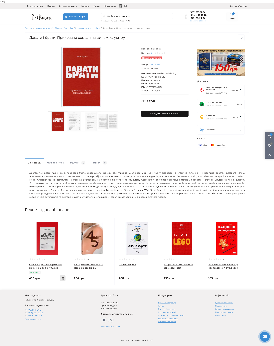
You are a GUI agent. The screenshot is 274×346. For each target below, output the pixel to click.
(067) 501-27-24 (197, 12)
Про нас (51, 6)
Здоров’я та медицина (168, 318)
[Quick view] (65, 222)
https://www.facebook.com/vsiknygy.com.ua (104, 320)
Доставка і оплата (35, 6)
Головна (28, 28)
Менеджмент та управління (87, 28)
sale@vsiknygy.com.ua (111, 326)
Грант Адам (154, 64)
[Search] (104, 16)
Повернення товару (224, 312)
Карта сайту (220, 315)
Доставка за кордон (68, 6)
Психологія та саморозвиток (171, 315)
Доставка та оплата (224, 303)
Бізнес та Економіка (64, 28)
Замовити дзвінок (198, 21)
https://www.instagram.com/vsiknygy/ (111, 320)
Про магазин (221, 306)
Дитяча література (166, 309)
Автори (97, 6)
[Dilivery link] (241, 90)
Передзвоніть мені (33, 319)
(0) (152, 53)
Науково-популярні (44, 28)
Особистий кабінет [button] (238, 6)
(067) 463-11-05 (197, 18)
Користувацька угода (224, 309)
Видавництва (110, 6)
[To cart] (63, 278)
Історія (161, 306)
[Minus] (34, 290)
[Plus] (61, 290)
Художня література (167, 303)
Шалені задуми (127, 264)
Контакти (85, 6)
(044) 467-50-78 (198, 15)
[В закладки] (241, 37)
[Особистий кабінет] (269, 154)
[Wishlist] (65, 228)
